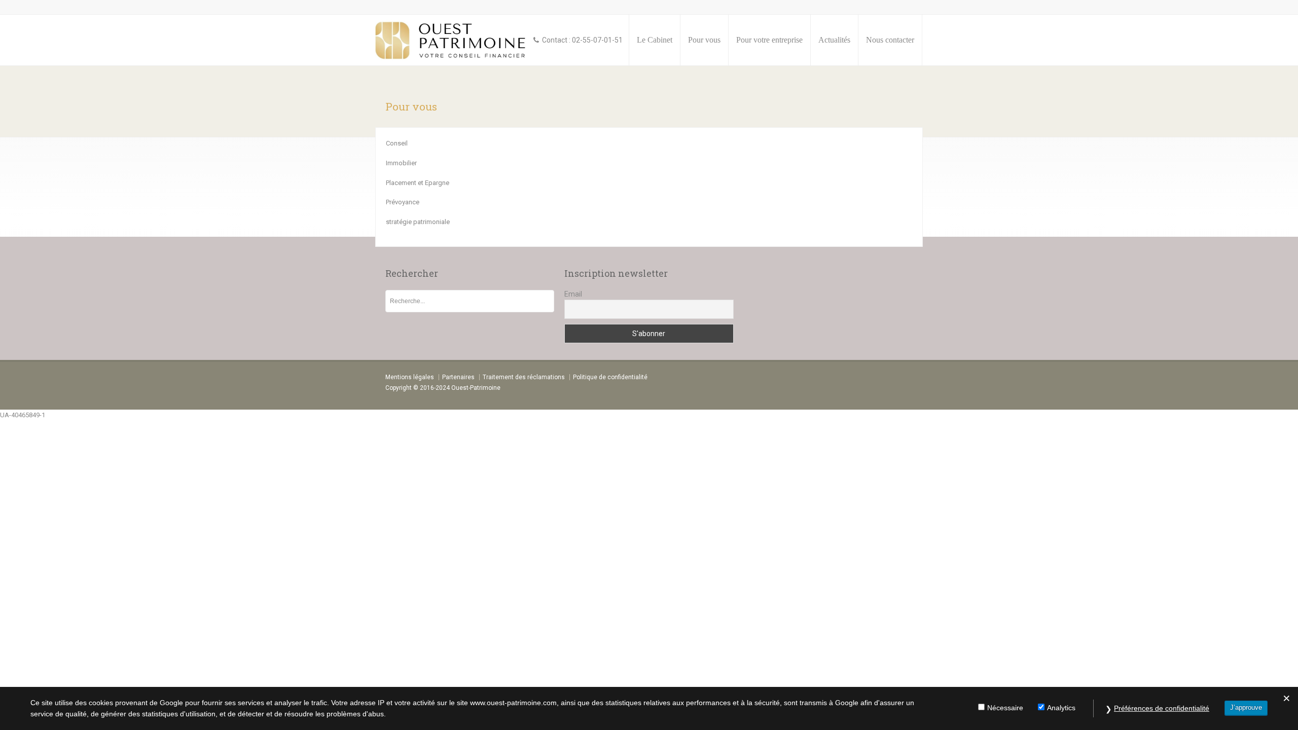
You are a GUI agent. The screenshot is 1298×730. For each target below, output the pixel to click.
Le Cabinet (654, 39)
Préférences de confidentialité (1161, 708)
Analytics (1061, 708)
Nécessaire (1005, 708)
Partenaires (458, 377)
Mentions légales (409, 377)
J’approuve (1246, 707)
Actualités (834, 39)
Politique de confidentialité (610, 377)
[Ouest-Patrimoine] (451, 40)
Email (573, 294)
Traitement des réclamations (524, 377)
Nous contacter (890, 39)
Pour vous (704, 39)
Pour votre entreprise (769, 39)
